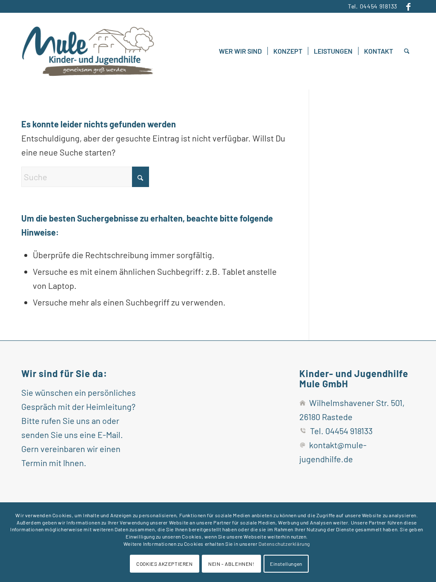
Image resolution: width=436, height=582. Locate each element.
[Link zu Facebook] (408, 6)
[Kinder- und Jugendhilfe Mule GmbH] (87, 51)
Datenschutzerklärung (284, 544)
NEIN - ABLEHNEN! (231, 564)
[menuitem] (240, 51)
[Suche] (407, 51)
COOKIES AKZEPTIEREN (164, 564)
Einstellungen (286, 564)
